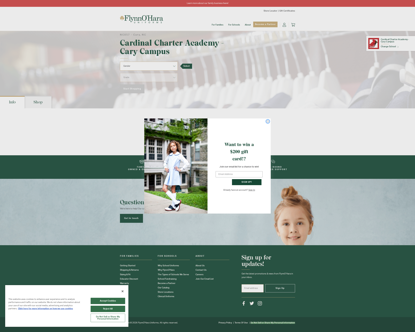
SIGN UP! (247, 182)
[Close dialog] (267, 121)
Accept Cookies (108, 301)
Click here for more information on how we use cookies (45, 309)
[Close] (122, 291)
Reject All (108, 309)
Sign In (251, 190)
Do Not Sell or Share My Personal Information (108, 318)
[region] (66, 306)
